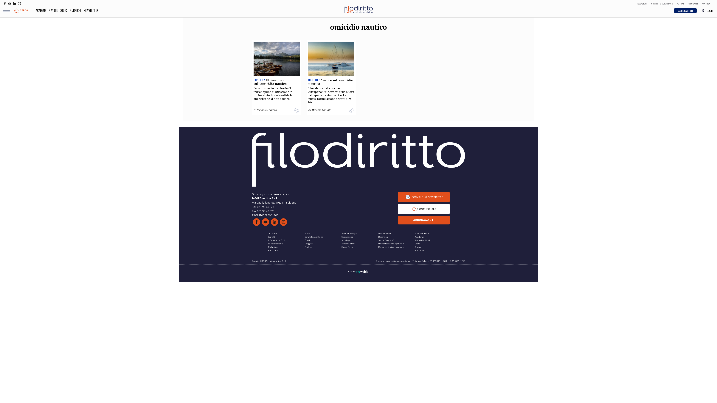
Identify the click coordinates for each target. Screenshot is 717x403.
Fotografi (309, 243)
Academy (41, 10)
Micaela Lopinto (267, 110)
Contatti (271, 237)
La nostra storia (275, 243)
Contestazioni (348, 237)
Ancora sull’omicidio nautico (330, 82)
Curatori (308, 240)
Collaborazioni (384, 233)
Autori (308, 233)
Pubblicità (273, 250)
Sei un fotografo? (386, 240)
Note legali (346, 240)
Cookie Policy (347, 247)
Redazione (273, 247)
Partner (308, 247)
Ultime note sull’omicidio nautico (270, 82)
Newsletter (91, 10)
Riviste (53, 10)
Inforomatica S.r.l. (276, 240)
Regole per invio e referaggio (391, 247)
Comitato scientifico (314, 237)
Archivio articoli (422, 240)
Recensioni (383, 237)
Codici (64, 10)
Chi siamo (272, 233)
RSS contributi (422, 233)
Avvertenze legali (349, 233)
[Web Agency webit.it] (362, 271)
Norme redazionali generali (391, 243)
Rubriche (75, 10)
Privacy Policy (348, 243)
